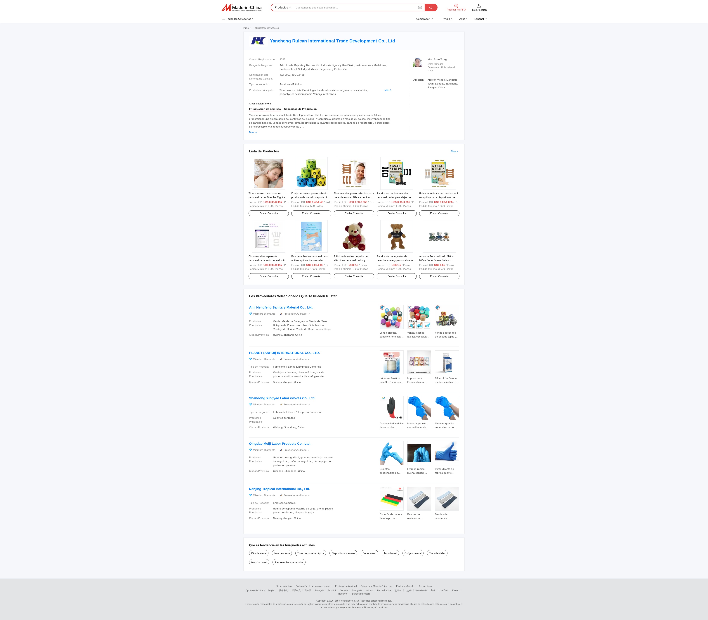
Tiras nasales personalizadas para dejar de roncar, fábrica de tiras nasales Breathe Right (354, 197)
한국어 (398, 590)
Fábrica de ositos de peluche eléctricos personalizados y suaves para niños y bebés (351, 260)
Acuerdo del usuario (321, 586)
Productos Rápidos (405, 586)
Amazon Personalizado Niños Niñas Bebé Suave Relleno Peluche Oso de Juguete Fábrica (438, 260)
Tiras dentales (437, 553)
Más (386, 90)
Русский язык (384, 590)
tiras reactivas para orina (289, 562)
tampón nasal (259, 562)
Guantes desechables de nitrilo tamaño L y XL (391, 472)
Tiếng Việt (343, 593)
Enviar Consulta (268, 213)
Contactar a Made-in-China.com (376, 586)
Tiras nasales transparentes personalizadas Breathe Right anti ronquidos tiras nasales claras (268, 197)
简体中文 (283, 590)
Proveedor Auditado (297, 313)
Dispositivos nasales (343, 553)
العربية (408, 590)
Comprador (423, 18)
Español (332, 590)
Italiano (369, 590)
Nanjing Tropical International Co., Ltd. (279, 489)
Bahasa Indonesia (361, 593)
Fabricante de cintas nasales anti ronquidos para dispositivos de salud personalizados (438, 197)
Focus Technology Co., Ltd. (347, 600)
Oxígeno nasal (413, 553)
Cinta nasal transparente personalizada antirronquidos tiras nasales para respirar (268, 260)
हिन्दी (433, 590)
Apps (462, 18)
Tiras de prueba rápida (310, 553)
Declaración (302, 586)
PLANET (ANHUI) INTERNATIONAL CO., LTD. (284, 353)
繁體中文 (296, 590)
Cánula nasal (258, 553)
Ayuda (446, 18)
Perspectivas (425, 586)
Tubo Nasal (390, 553)
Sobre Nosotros (284, 586)
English (271, 590)
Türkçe (455, 590)
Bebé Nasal (369, 553)
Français (319, 590)
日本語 (308, 590)
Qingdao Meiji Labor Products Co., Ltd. (279, 443)
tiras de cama (282, 553)
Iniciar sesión (479, 9)
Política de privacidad (346, 586)
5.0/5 (268, 103)
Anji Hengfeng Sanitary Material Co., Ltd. (281, 307)
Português (357, 590)
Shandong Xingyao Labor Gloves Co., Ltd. (282, 398)
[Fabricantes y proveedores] (241, 7)
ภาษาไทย (443, 590)
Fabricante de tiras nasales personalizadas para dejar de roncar (394, 197)
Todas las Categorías (238, 18)
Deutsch (344, 590)
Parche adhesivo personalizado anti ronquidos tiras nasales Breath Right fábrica (309, 260)
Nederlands (421, 590)
